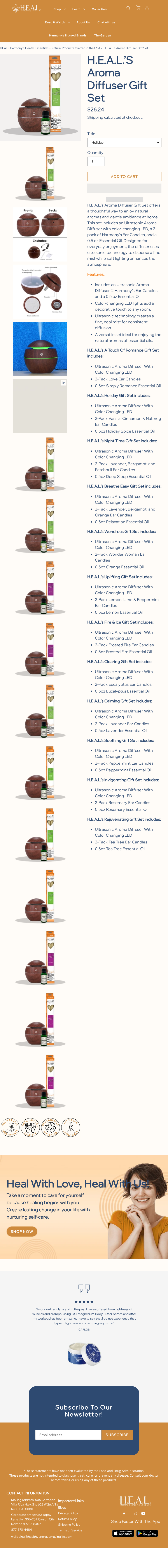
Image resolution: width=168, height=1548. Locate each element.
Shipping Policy (69, 1525)
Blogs (62, 1507)
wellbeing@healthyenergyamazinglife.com (41, 1537)
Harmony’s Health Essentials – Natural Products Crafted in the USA (55, 48)
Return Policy (67, 1519)
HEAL (3, 48)
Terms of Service (70, 1530)
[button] (124, 188)
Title (91, 133)
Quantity (95, 152)
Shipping (95, 117)
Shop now (22, 1231)
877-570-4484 (21, 1530)
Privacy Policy (68, 1513)
